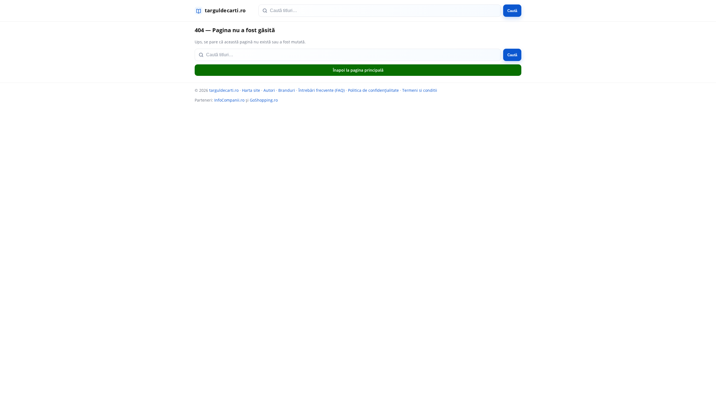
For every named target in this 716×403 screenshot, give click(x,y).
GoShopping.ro (264, 100)
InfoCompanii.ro (229, 100)
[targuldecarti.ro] (223, 10)
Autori (269, 90)
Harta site (251, 90)
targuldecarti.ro (224, 90)
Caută (512, 11)
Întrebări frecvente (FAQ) (321, 90)
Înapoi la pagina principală (358, 70)
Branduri (286, 90)
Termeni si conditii (419, 90)
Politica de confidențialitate (373, 90)
